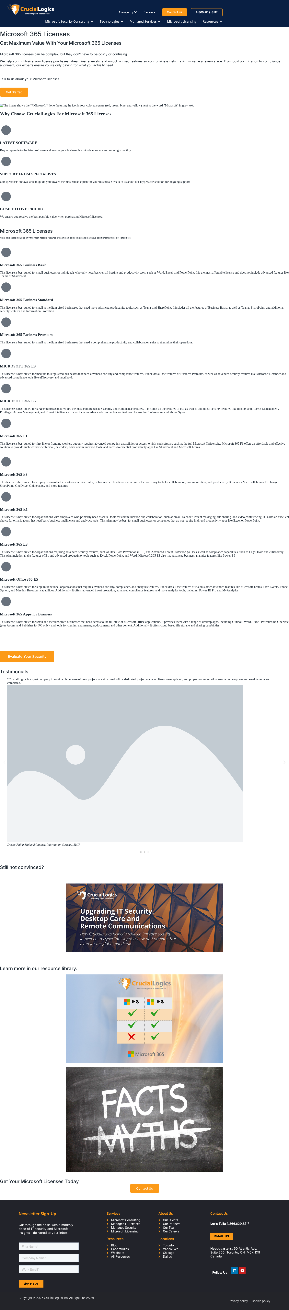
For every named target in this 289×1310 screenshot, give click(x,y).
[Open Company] (135, 12)
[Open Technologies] (121, 21)
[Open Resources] (220, 21)
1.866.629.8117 (238, 1224)
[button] (4, 762)
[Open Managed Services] (159, 21)
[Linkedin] (234, 1270)
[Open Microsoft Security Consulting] (91, 21)
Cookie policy (261, 1301)
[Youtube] (242, 1270)
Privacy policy (238, 1301)
